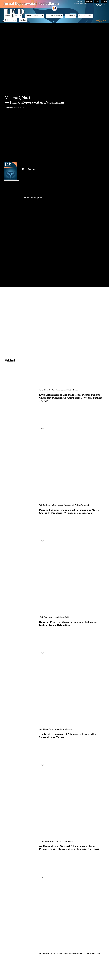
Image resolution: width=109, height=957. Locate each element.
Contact (23, 20)
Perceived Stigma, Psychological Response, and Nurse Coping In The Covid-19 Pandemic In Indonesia (69, 511)
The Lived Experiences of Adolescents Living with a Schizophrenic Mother (67, 736)
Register (89, 2)
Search (104, 2)
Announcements (85, 15)
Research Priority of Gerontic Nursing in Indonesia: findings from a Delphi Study (68, 624)
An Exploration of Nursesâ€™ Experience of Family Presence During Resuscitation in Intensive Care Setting (70, 848)
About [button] (17, 15)
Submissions (10, 20)
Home (7, 15)
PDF (42, 429)
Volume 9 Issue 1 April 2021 (33, 198)
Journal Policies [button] (54, 15)
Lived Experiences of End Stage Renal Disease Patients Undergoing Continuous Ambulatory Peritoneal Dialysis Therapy (70, 398)
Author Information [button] (33, 15)
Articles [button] (69, 15)
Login (97, 2)
